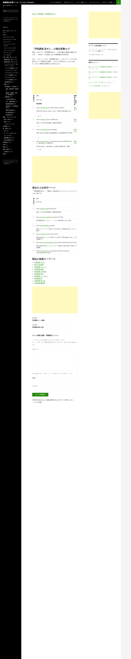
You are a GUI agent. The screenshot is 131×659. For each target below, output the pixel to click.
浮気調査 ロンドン (40, 267)
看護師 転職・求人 (8, 59)
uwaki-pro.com (45, 234)
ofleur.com (44, 119)
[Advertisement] (55, 30)
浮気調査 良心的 (39, 281)
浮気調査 (40, 14)
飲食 (4, 154)
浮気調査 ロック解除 (38, 319)
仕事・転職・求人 (7, 57)
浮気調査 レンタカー (41, 276)
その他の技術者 (10, 99)
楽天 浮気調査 (39, 265)
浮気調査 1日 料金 (40, 271)
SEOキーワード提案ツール (108, 2)
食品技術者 (9, 114)
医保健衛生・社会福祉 (10, 86)
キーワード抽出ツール (81, 2)
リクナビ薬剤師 (9, 79)
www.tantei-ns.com (47, 251)
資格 (5, 84)
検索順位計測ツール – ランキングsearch (18, 2)
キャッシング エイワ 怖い (96, 82)
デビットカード (8, 50)
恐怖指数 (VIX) (7, 137)
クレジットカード (8, 48)
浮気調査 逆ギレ (50, 14)
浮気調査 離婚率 (39, 283)
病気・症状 (7, 119)
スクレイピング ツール (94, 2)
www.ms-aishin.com (47, 217)
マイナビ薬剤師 (9, 75)
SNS (4, 34)
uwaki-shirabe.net (45, 225)
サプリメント (6, 52)
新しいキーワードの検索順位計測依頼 (100, 67)
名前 (34, 378)
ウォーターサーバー (8, 39)
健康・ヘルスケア (7, 117)
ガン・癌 (6, 55)
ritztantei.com (45, 107)
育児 (4, 144)
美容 (5, 121)
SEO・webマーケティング (9, 30)
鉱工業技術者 (9, 112)
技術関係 (7, 97)
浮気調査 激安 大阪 (38, 326)
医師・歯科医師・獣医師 (12, 89)
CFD (5, 131)
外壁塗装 (5, 126)
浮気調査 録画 (39, 269)
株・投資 (5, 128)
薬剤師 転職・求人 (8, 62)
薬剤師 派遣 (8, 82)
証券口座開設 (7, 140)
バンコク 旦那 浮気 (94, 86)
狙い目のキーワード (69, 2)
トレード (6, 135)
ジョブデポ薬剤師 (9, 68)
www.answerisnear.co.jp (47, 242)
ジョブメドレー (9, 70)
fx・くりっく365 (8, 133)
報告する (75, 108)
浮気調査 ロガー (39, 262)
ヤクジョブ (8, 77)
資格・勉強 (6, 149)
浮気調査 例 (38, 278)
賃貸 (4, 147)
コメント (35, 349)
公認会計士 (7, 151)
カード (4, 41)
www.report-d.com (46, 141)
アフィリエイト (7, 37)
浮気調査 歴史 (39, 274)
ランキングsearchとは (56, 2)
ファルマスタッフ (9, 72)
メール (35, 386)
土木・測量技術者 (10, 101)
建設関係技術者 (10, 104)
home (34, 14)
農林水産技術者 (10, 110)
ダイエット (8, 124)
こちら (10, 19)
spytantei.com (45, 129)
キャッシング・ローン (9, 44)
